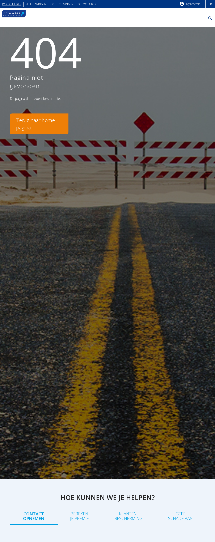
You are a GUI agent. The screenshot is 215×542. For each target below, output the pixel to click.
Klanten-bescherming (128, 516)
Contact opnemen (33, 516)
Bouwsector (86, 4)
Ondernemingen (61, 4)
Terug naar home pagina (35, 124)
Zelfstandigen (36, 4)
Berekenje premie (79, 516)
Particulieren (11, 4)
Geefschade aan (180, 516)
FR (210, 4)
